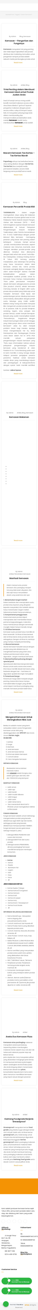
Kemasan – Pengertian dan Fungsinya (19, 42)
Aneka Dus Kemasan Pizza (19, 1036)
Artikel (23, 85)
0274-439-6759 (11, 1254)
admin (13, 36)
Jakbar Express (15, 370)
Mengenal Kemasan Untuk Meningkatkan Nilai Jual (19, 718)
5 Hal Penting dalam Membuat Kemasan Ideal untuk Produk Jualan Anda (19, 92)
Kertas (9, 860)
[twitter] (9, 1221)
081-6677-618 (10, 1251)
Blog (21, 36)
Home (8, 15)
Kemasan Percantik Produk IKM (19, 206)
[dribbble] (25, 1221)
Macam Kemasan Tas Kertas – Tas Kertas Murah (19, 154)
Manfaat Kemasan (19, 578)
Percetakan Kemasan (22, 574)
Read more (18, 62)
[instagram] (14, 1221)
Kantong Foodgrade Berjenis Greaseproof (19, 1120)
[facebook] (3, 1221)
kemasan (13, 120)
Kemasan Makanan (19, 417)
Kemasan (27, 36)
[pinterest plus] (19, 1221)
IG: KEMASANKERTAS (28, 1240)
